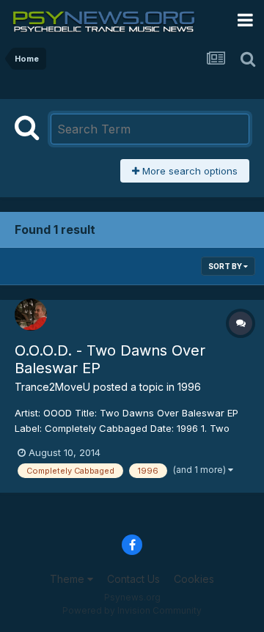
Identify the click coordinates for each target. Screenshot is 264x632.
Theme (68, 579)
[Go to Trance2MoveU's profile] (31, 314)
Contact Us (133, 579)
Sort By (225, 266)
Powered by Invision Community (132, 610)
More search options (188, 171)
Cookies (194, 579)
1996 (189, 387)
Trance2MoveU (52, 387)
